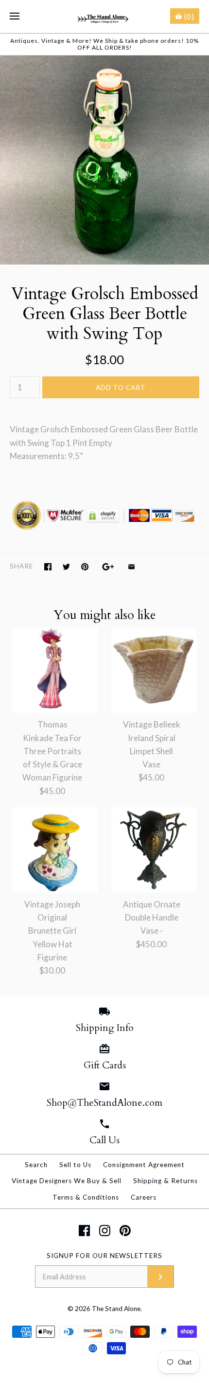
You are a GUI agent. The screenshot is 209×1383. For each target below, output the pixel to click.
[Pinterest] (125, 1230)
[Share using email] (131, 566)
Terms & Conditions (85, 1197)
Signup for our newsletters (104, 1255)
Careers (144, 1197)
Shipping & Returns (165, 1181)
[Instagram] (104, 1230)
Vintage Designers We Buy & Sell (67, 1181)
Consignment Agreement (144, 1165)
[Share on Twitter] (66, 566)
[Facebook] (84, 1230)
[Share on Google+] (108, 566)
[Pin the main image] (84, 566)
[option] (104, 160)
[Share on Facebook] (48, 566)
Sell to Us (75, 1165)
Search (36, 1165)
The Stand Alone (116, 1308)
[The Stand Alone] (105, 16)
